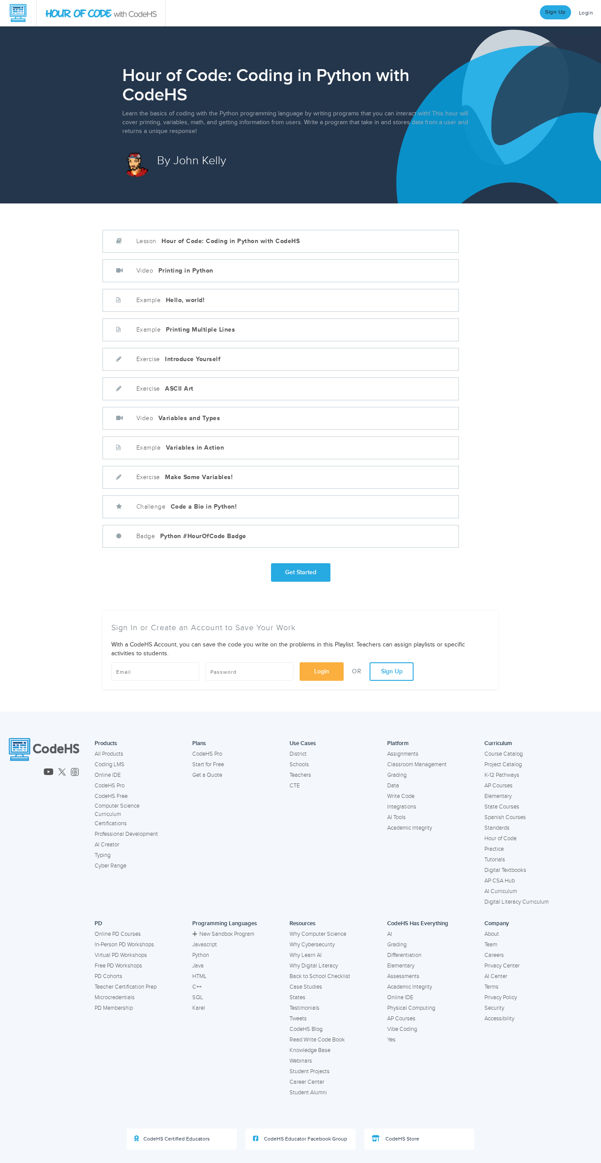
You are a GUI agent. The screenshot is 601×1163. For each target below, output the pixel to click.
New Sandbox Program (226, 934)
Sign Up (555, 12)
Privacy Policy (500, 997)
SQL (197, 997)
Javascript (204, 944)
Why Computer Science (318, 934)
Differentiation (404, 955)
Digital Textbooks (505, 870)
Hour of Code (500, 838)
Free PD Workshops (118, 965)
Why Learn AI (306, 955)
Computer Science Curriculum (117, 810)
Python (200, 955)
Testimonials (304, 1008)
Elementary (498, 796)
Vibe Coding (402, 1029)
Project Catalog (503, 764)
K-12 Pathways (501, 775)
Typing (102, 855)
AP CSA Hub (499, 880)
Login (321, 671)
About (491, 934)
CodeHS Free (111, 796)
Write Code (400, 796)
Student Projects (310, 1071)
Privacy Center (502, 965)
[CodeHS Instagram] (24, 773)
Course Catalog (503, 753)
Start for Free (208, 764)
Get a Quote (207, 775)
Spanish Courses (505, 817)
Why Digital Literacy (314, 965)
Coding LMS (110, 764)
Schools (299, 764)
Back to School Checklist (320, 976)
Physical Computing (411, 1008)
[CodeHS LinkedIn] (35, 773)
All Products (109, 753)
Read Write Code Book (317, 1039)
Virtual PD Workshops (121, 955)
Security (494, 1008)
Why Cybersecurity (312, 944)
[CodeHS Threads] (74, 773)
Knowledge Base (310, 1050)
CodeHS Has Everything (417, 923)
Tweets (298, 1018)
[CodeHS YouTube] (49, 773)
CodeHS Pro (110, 785)
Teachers (300, 775)
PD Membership (114, 1008)
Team (490, 944)
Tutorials (494, 859)
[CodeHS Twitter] (62, 773)
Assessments (403, 976)
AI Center (495, 976)
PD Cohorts (108, 976)
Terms (491, 986)
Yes (391, 1039)
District (298, 753)
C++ (197, 986)
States (297, 997)
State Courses (501, 806)
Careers (494, 955)
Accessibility (499, 1018)
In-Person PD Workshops (124, 944)
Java (198, 965)
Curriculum (498, 743)
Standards (496, 827)
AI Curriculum (500, 891)
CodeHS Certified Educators (176, 1139)
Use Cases (303, 743)
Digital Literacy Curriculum (516, 901)
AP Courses (498, 785)
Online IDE (108, 775)
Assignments (402, 753)
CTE (295, 785)
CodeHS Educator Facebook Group (305, 1139)
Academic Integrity (409, 827)
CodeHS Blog (306, 1029)
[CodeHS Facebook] (12, 773)
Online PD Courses (118, 934)
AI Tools (396, 817)
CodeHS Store (401, 1139)
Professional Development (126, 834)
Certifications (111, 823)
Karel (198, 1008)
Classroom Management (417, 764)
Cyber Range (110, 865)
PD (98, 923)
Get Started (300, 572)
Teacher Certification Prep (126, 986)
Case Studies (306, 986)
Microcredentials (115, 997)
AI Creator (107, 844)
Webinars (301, 1060)
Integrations (401, 806)
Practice (494, 849)
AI (389, 934)
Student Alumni (308, 1092)
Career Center (307, 1081)
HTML (199, 976)
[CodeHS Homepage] (18, 13)
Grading (397, 775)
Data (393, 785)
